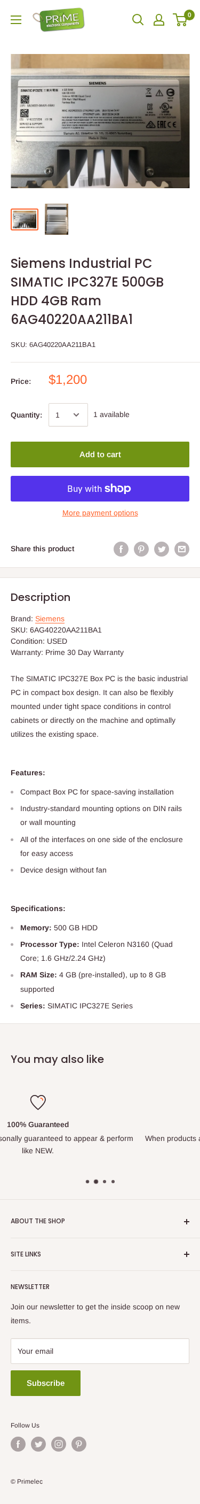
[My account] (159, 20)
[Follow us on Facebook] (18, 1444)
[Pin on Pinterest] (141, 548)
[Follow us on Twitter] (38, 1444)
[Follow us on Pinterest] (78, 1444)
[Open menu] (16, 20)
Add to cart (100, 454)
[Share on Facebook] (121, 548)
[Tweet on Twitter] (161, 548)
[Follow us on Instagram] (58, 1444)
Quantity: (26, 415)
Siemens (50, 618)
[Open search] (138, 20)
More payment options (100, 512)
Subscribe (46, 1382)
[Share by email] (181, 548)
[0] (180, 19)
